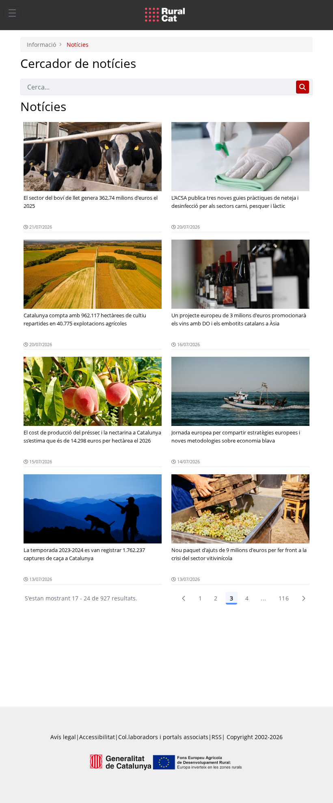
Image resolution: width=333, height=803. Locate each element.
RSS (217, 737)
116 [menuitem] (284, 598)
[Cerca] (302, 87)
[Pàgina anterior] (183, 598)
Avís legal (63, 737)
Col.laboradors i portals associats (163, 737)
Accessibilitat (97, 737)
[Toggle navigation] (12, 13)
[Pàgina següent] (303, 598)
